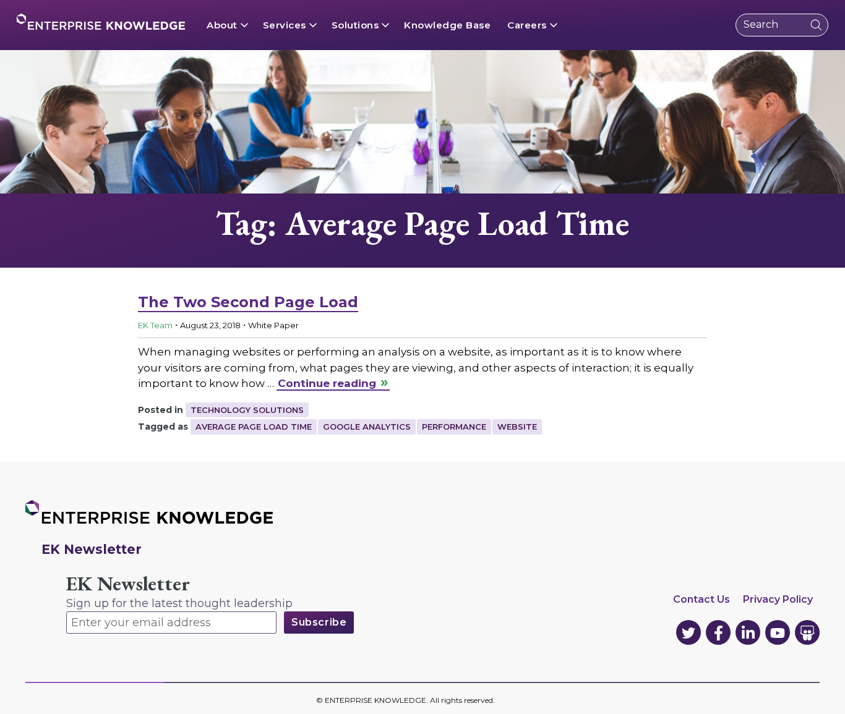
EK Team (155, 325)
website (517, 426)
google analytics (367, 426)
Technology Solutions (247, 410)
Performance (454, 426)
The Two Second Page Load (248, 302)
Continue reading (327, 383)
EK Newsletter (128, 584)
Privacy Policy (778, 599)
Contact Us (701, 599)
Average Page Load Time (253, 426)
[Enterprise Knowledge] (101, 21)
